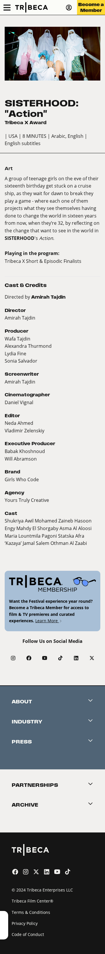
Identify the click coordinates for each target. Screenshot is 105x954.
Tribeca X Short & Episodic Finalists (43, 261)
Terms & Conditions (31, 912)
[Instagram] (13, 658)
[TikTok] (60, 658)
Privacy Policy (25, 923)
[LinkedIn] (76, 658)
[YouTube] (44, 658)
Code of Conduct (28, 934)
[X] (92, 658)
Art (9, 168)
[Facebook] (29, 658)
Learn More (47, 620)
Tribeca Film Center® (32, 901)
